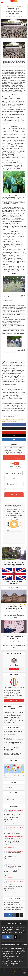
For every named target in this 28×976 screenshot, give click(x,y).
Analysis (9, 6)
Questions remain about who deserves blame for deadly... (12, 754)
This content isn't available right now (14, 836)
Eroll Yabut (19, 16)
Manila (4, 421)
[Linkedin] (10, 915)
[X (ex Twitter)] (21, 915)
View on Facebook (8, 823)
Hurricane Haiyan (19, 419)
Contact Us (14, 973)
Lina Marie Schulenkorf (22, 611)
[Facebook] (6, 915)
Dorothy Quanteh (10, 641)
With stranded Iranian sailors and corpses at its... (12, 743)
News (21, 604)
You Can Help (14, 700)
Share (14, 823)
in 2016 (19, 453)
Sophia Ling (8, 755)
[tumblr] (14, 915)
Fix (20, 6)
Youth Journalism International (15, 810)
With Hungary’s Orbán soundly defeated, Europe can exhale (14, 608)
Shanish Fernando (9, 745)
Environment (15, 6)
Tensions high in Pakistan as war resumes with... (13, 748)
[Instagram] (17, 915)
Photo (8, 821)
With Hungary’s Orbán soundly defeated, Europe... (13, 732)
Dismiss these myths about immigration (14, 637)
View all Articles (14, 669)
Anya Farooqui (9, 750)
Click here (14, 775)
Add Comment (11, 611)
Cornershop (14, 971)
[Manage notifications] (24, 973)
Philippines (9, 421)
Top (25, 604)
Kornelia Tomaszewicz (19, 641)
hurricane (11, 419)
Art (8, 635)
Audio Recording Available (13, 604)
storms (15, 421)
